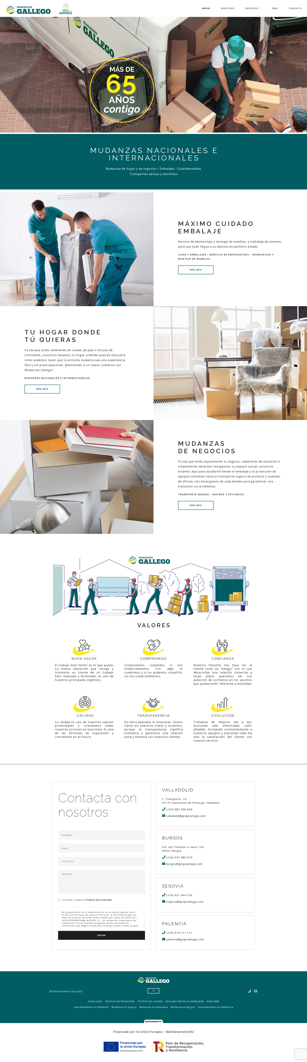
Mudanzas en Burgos (183, 1007)
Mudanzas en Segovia (124, 1007)
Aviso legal (95, 1001)
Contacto (295, 8)
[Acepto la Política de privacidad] (60, 900)
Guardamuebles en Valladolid (91, 1007)
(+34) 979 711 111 (178, 932)
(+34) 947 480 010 (178, 857)
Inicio (206, 8)
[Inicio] (39, 8)
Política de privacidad (99, 899)
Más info (196, 270)
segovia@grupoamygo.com (184, 901)
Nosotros (227, 8)
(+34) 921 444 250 (178, 895)
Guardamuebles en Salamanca (215, 1007)
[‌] (249, 991)
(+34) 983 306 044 (178, 809)
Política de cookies (150, 1001)
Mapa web (213, 1001)
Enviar (101, 935)
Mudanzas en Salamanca (153, 1007)
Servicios (251, 8)
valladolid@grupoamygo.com (185, 816)
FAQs (275, 8)
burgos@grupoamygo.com (184, 864)
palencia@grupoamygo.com (184, 939)
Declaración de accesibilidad (185, 1001)
